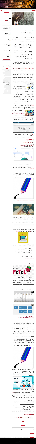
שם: (33, 429)
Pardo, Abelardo (14, 392)
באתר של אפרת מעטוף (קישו (29, 139)
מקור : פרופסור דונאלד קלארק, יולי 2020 (30, 76)
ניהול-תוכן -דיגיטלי (9, 83)
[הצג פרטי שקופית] (18, 4)
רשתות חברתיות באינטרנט (8, 55)
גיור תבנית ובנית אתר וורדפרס (18, 442)
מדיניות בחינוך (9, 40)
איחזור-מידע (9, 71)
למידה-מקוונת (17, 437)
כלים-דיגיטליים (23, 437)
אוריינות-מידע (6, 70)
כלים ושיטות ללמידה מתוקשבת (7, 33)
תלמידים (27, 438)
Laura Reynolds (17, 231)
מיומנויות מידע (9, 45)
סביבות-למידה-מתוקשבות (8, 84)
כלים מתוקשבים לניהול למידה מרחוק (7, 34)
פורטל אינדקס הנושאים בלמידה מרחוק (7, 50)
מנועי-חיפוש (4, 81)
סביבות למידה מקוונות (26, 414)
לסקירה (33, 139)
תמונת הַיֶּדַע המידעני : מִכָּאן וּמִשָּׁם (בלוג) (6, 66)
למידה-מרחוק (15, 437)
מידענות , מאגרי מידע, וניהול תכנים (7, 44)
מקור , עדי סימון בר (32, 168)
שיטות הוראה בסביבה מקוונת (7, 56)
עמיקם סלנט (16, 441)
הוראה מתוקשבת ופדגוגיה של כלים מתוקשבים (6, 28)
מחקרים (9, 81)
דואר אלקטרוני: (21, 429)
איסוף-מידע (7, 71)
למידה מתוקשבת (8, 38)
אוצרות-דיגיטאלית (9, 70)
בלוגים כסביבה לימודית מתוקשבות (7, 27)
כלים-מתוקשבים (20, 437)
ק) (28, 142)
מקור (33, 121)
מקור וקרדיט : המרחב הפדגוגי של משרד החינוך (29, 258)
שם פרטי (10, 14)
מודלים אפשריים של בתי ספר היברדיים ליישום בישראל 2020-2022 (29, 418)
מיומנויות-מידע (7, 81)
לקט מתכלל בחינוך (8, 39)
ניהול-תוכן (4, 82)
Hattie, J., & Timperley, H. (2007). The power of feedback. (19, 68)
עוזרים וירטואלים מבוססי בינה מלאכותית (7, 85)
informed (30, 231)
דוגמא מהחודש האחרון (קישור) (30, 140)
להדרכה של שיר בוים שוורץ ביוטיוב (29, 316)
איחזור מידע (9, 23)
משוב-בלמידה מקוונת (31, 414)
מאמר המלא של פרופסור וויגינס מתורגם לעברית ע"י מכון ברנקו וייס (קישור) (25, 317)
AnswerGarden (31, 134)
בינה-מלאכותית (28, 437)
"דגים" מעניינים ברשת (8, 22)
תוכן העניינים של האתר (8, 65)
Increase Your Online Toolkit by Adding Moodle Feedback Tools (27, 145)
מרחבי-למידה (9, 82)
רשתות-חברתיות (30, 438)
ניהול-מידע (6, 82)
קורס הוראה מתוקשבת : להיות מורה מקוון (6, 51)
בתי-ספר (26, 437)
